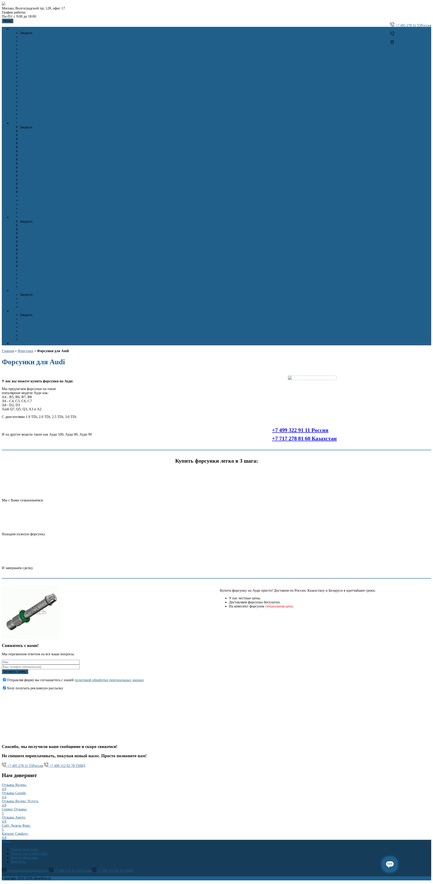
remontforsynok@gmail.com (27, 870)
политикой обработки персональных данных (109, 680)
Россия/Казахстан (407, 43)
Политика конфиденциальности (76, 878)
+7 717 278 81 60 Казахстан (304, 438)
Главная (8, 351)
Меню (8, 21)
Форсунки (25, 351)
